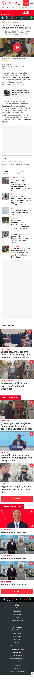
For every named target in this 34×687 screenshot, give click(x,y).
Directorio (17, 639)
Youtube (26, 18)
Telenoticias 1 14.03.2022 (17, 518)
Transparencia (17, 636)
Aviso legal (17, 665)
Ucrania (5, 162)
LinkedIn (21, 18)
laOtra (17, 617)
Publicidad (17, 643)
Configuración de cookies (17, 671)
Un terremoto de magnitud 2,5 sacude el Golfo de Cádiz (5, 210)
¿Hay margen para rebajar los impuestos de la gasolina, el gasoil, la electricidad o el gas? (17, 409)
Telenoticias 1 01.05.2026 (17, 544)
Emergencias (15, 246)
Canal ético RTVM (17, 655)
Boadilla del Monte (10, 22)
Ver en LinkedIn (21, 599)
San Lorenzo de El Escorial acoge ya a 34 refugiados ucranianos (17, 369)
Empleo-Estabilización (17, 649)
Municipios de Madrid (23, 164)
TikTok (17, 17)
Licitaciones (17, 652)
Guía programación (17, 620)
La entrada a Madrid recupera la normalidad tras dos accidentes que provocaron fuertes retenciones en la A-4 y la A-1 (5, 180)
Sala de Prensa (17, 630)
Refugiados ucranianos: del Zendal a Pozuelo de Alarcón (7, 93)
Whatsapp (31, 18)
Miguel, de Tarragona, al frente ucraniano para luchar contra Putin (17, 472)
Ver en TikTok (17, 599)
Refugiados (18, 162)
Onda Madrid (22, 7)
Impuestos (5, 421)
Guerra (10, 162)
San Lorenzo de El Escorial (12, 380)
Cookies (17, 668)
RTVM (17, 605)
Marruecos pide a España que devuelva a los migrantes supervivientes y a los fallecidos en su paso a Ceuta (5, 234)
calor (13, 218)
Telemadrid (17, 611)
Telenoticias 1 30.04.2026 (17, 570)
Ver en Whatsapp (30, 599)
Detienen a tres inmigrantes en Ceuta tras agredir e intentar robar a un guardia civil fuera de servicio (5, 196)
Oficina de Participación (17, 659)
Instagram (12, 18)
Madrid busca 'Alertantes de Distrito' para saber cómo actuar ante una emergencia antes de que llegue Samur (5, 249)
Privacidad (17, 662)
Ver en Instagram (13, 599)
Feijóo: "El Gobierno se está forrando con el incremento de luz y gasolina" (17, 441)
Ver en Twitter (8, 599)
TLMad (13, 7)
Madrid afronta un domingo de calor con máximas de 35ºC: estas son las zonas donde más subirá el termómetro (5, 220)
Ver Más (17, 499)
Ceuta (13, 194)
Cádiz (13, 208)
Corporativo (17, 627)
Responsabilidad (17, 633)
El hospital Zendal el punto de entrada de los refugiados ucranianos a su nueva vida (16, 338)
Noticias (5, 7)
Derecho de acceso (17, 646)
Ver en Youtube (25, 599)
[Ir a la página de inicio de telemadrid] (9, 3)
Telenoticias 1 (6, 530)
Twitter (7, 17)
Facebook (2, 17)
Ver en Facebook (4, 599)
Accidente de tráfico (18, 178)
